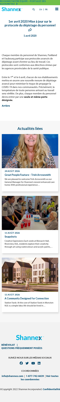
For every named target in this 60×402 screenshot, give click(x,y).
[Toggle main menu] (56, 9)
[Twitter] (27, 363)
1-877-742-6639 (35, 376)
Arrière (6, 105)
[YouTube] (33, 363)
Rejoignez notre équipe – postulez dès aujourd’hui (23, 2)
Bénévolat (8, 344)
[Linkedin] (39, 363)
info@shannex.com (12, 376)
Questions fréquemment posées (21, 348)
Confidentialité (51, 389)
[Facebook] (21, 363)
